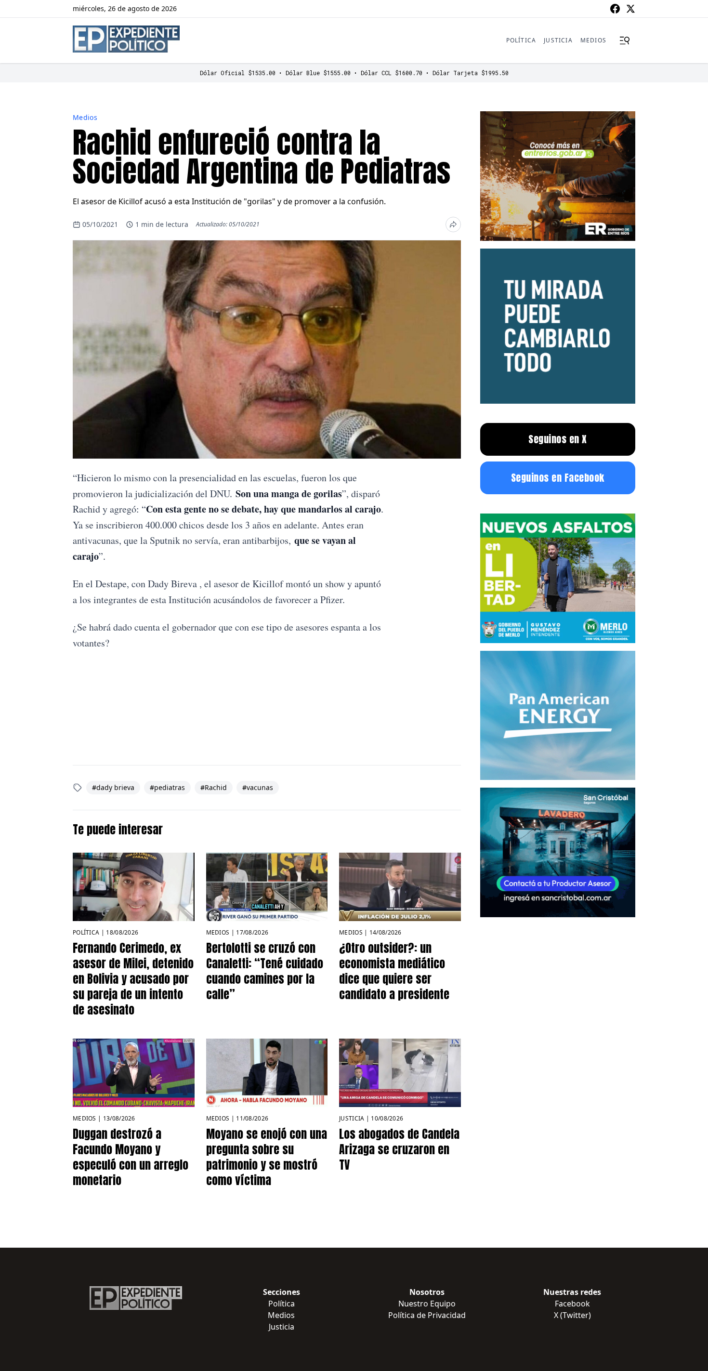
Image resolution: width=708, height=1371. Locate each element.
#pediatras (167, 787)
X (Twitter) (572, 1315)
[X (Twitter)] (630, 8)
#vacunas (257, 787)
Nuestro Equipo (427, 1303)
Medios (593, 40)
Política (521, 40)
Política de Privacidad (427, 1315)
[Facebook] (615, 8)
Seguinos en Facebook (557, 477)
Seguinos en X (557, 439)
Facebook (572, 1303)
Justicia (558, 40)
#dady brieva (113, 787)
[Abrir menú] (624, 40)
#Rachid (213, 787)
